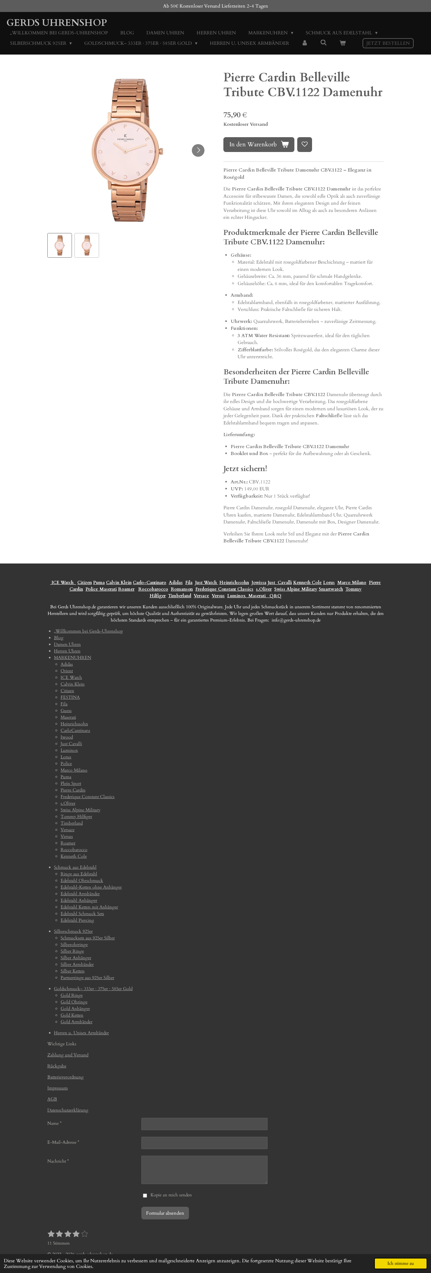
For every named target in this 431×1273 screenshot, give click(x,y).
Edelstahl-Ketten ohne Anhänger (91, 887)
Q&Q (274, 596)
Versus (218, 596)
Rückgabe (56, 1066)
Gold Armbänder (76, 1022)
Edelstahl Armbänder (80, 894)
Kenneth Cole (307, 583)
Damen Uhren (67, 644)
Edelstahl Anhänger (79, 900)
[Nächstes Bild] (198, 150)
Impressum (57, 1088)
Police (92, 589)
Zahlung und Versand (67, 1055)
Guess (66, 711)
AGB (52, 1099)
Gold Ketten (72, 1015)
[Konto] (305, 43)
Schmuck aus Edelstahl (75, 867)
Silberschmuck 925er (73, 931)
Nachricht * (58, 1161)
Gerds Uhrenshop (56, 22)
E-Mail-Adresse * (63, 1142)
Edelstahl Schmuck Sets (82, 914)
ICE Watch (71, 677)
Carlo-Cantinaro (149, 583)
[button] (59, 245)
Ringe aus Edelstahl (79, 874)
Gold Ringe (72, 995)
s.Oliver (264, 589)
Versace (201, 596)
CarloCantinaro (75, 730)
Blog (58, 638)
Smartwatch (331, 589)
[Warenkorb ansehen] (342, 43)
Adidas (176, 583)
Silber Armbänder (77, 964)
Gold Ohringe (74, 1002)
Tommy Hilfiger (76, 817)
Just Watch (206, 583)
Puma (99, 583)
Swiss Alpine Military (295, 589)
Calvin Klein (119, 583)
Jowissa (258, 583)
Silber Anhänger (76, 958)
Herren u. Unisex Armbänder (81, 1033)
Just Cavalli (280, 583)
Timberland (179, 596)
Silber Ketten (73, 971)
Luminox (237, 596)
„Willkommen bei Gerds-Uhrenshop (88, 631)
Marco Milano (351, 583)
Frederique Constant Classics (224, 589)
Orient (67, 671)
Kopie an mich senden (171, 1195)
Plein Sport (71, 783)
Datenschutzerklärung (67, 1110)
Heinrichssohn (234, 583)
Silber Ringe (72, 951)
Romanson (182, 589)
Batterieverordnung (65, 1077)
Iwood (67, 737)
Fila (188, 583)
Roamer (126, 589)
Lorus (329, 583)
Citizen (84, 583)
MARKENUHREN (72, 658)
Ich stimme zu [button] (400, 1263)
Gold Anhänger (75, 1009)
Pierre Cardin (73, 790)
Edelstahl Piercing (77, 920)
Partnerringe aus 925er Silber (87, 978)
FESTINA (70, 697)
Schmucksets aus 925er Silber (88, 938)
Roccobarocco (153, 589)
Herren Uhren (67, 651)
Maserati (108, 589)
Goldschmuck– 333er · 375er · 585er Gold (93, 989)
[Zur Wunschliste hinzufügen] (304, 144)
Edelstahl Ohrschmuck (82, 881)
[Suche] (323, 43)
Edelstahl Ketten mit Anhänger (89, 907)
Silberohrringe (74, 945)
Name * (54, 1123)
